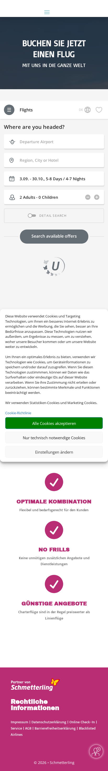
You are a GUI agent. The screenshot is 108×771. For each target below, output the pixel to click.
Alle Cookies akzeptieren (54, 423)
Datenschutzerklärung (48, 722)
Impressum (19, 722)
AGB (28, 728)
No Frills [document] (54, 549)
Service (16, 728)
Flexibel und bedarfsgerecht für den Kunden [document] (54, 510)
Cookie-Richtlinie (18, 412)
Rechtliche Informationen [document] (35, 705)
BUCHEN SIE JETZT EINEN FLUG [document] (54, 48)
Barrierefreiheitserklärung (55, 728)
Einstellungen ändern (54, 451)
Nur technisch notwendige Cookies (54, 437)
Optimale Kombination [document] (54, 501)
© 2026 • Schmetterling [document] (54, 762)
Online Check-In (82, 722)
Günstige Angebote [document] (54, 603)
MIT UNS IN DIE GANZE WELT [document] (53, 65)
